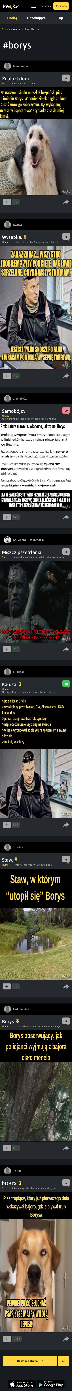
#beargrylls (8, 692)
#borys (32, 83)
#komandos (21, 692)
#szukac (30, 1188)
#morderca (29, 557)
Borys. (9, 1021)
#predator (41, 557)
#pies (14, 83)
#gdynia (28, 864)
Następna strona (27, 1361)
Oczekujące (36, 18)
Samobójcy (14, 411)
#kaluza (44, 692)
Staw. (8, 860)
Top (60, 18)
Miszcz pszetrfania (21, 552)
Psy (4, 83)
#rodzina (23, 83)
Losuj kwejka (63, 1361)
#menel (18, 557)
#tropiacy (41, 1188)
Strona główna (11, 29)
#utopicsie (46, 864)
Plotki (5, 557)
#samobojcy (27, 418)
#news (16, 418)
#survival (33, 692)
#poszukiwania (23, 1026)
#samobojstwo (41, 242)
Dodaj (12, 18)
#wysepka (27, 242)
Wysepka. (12, 237)
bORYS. (10, 1183)
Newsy (5, 416)
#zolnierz (7, 418)
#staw (36, 864)
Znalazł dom (15, 78)
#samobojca (41, 418)
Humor (5, 242)
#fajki (18, 242)
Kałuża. (10, 684)
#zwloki (51, 557)
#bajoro (51, 1188)
